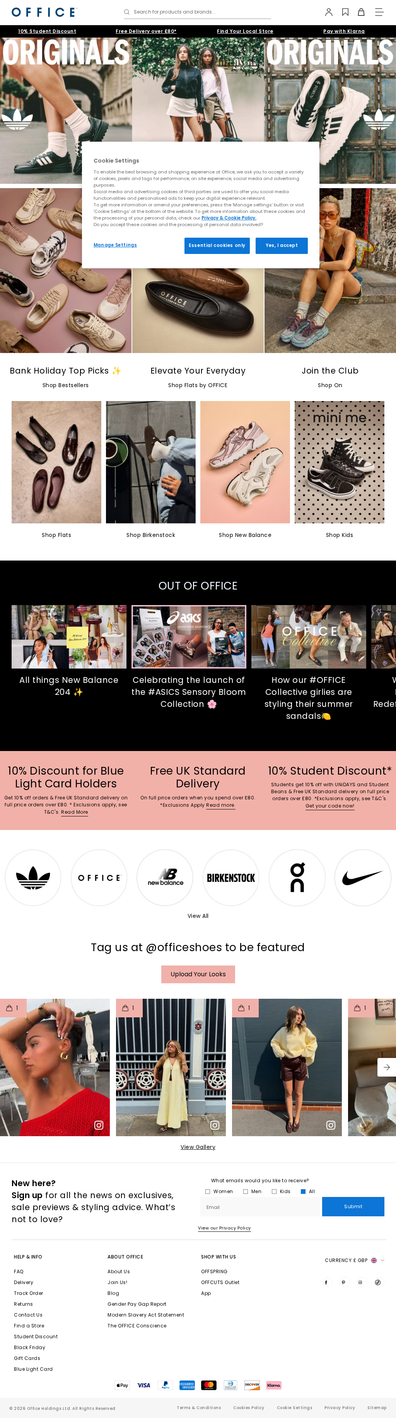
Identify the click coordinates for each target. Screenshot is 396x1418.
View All (198, 916)
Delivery (23, 1282)
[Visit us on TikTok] (379, 1282)
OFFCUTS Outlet (220, 1282)
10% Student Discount (47, 31)
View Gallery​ (198, 1147)
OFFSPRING (214, 1271)
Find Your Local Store (245, 31)
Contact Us (28, 1315)
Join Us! (117, 1282)
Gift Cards (27, 1358)
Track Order (28, 1293)
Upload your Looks (198, 974)
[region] (200, 205)
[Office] (44, 12)
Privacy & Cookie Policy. (228, 218)
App (206, 1293)
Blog (113, 1293)
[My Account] (325, 12)
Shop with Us (218, 1256)
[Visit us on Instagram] (362, 1282)
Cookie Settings (294, 1408)
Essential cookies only (217, 245)
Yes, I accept (282, 245)
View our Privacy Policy (224, 1228)
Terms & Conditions (199, 1408)
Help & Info (28, 1256)
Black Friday (29, 1347)
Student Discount (36, 1336)
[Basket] (356, 12)
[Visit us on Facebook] (328, 1282)
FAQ (19, 1271)
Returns (23, 1304)
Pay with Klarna (344, 31)
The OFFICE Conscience (137, 1325)
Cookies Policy (248, 1408)
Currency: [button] (346, 1260)
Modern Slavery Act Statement (146, 1315)
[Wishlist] (340, 12)
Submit (353, 1206)
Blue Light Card (33, 1369)
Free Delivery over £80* (146, 31)
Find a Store (29, 1325)
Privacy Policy (339, 1408)
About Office (125, 1256)
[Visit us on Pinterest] (345, 1282)
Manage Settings (115, 245)
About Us (119, 1271)
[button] (386, 1067)
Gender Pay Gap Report (137, 1304)
